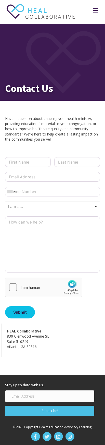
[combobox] (11, 191)
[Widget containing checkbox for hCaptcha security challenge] (43, 287)
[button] (49, 411)
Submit (20, 312)
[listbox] (52, 206)
